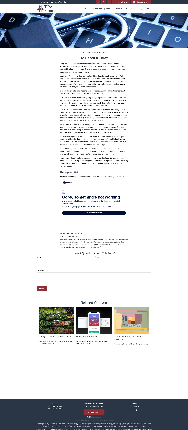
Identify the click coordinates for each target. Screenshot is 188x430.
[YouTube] (103, 2)
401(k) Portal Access (121, 2)
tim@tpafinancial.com (61, 2)
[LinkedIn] (98, 2)
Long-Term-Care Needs (87, 336)
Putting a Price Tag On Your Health (55, 336)
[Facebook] (109, 2)
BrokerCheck (110, 420)
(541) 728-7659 (44, 2)
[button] (86, 9)
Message (40, 270)
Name (39, 257)
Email (97, 257)
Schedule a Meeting (142, 2)
